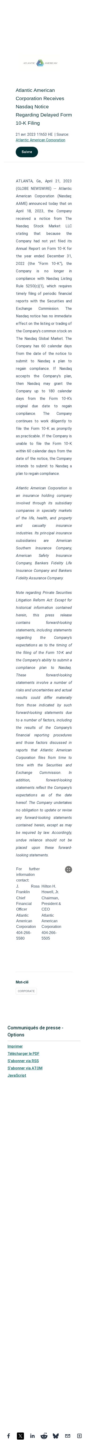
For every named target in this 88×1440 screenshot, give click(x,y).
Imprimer (15, 1046)
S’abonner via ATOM (25, 1068)
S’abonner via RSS (23, 1061)
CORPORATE (26, 991)
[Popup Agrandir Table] (68, 869)
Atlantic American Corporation (40, 140)
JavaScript (17, 1075)
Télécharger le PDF (23, 1053)
